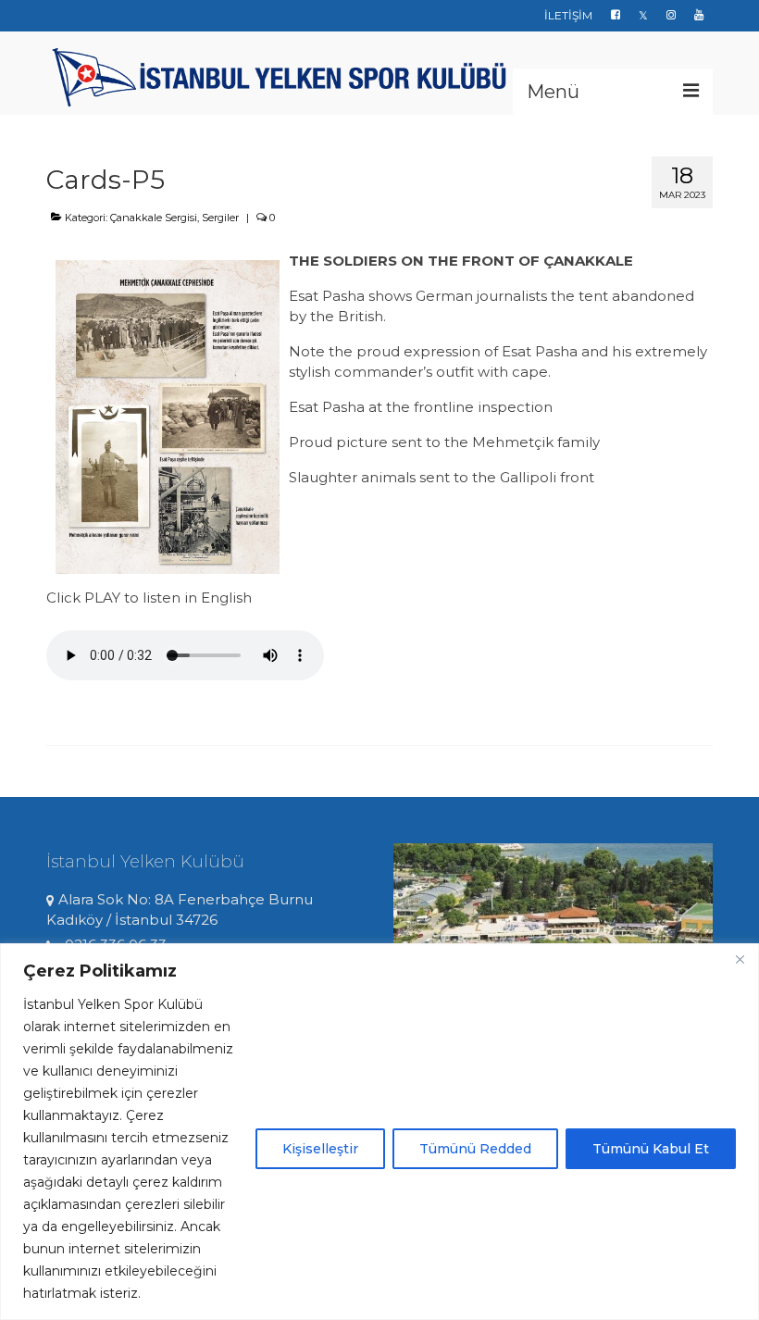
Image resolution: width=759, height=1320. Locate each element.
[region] (379, 1131)
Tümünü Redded (475, 1148)
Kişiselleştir (320, 1148)
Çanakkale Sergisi (153, 217)
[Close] (739, 959)
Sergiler (220, 217)
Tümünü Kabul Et (650, 1148)
